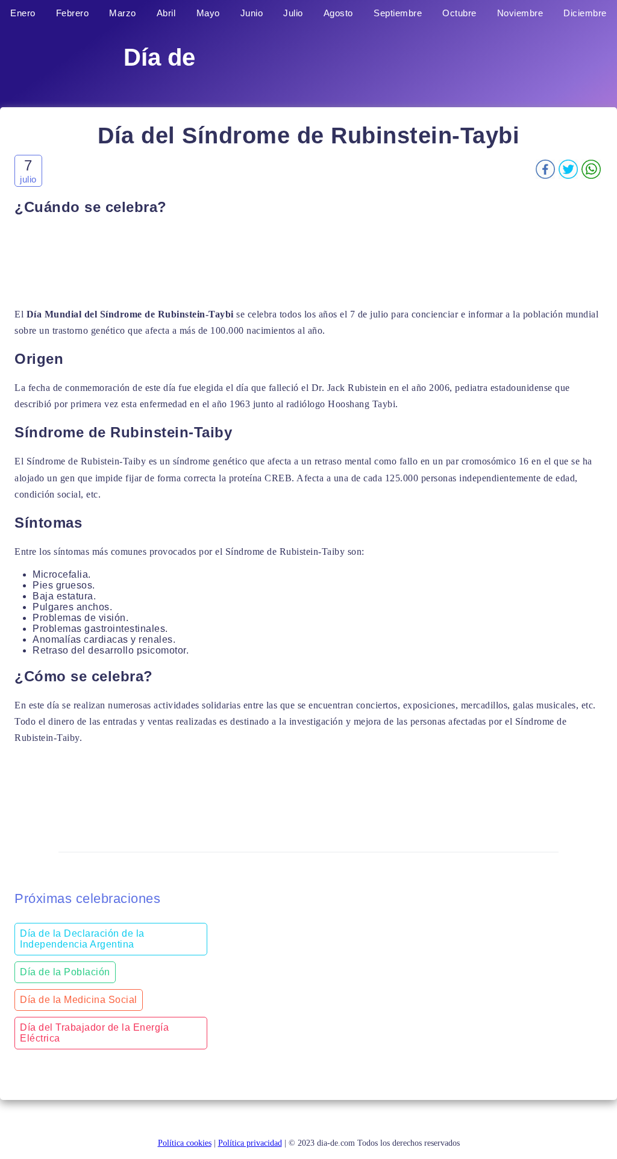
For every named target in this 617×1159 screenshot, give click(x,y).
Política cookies (184, 1143)
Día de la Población (65, 972)
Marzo (122, 13)
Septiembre (398, 13)
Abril (166, 13)
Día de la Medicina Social (78, 1000)
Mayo (208, 13)
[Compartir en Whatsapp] (591, 175)
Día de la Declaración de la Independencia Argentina (82, 938)
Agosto (338, 13)
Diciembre (585, 13)
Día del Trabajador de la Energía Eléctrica (94, 1032)
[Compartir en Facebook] (545, 175)
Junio (251, 13)
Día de (159, 57)
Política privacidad (250, 1143)
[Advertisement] (308, 261)
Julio (293, 13)
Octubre (459, 13)
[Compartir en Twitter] (568, 175)
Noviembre (520, 13)
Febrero (72, 13)
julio (28, 179)
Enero (23, 13)
